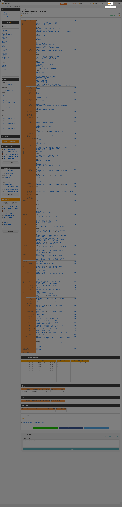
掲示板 (111, 3)
